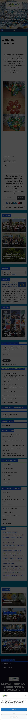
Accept (14, 709)
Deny (14, 713)
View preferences (14, 716)
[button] (26, 695)
